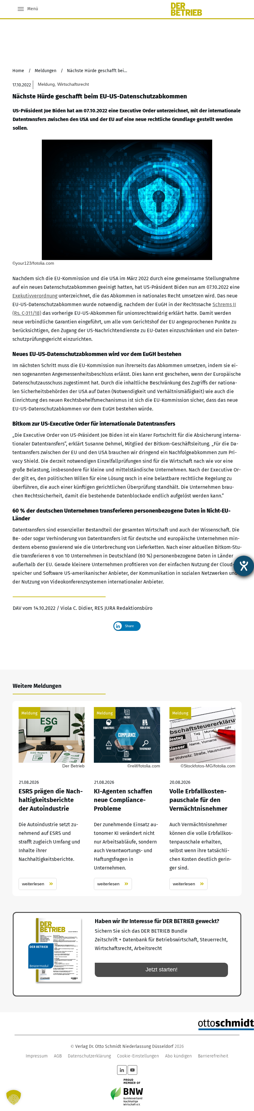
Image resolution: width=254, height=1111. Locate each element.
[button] (13, 1097)
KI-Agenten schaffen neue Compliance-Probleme (127, 798)
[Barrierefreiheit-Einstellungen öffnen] (244, 566)
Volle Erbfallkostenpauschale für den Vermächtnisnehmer (202, 798)
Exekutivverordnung (34, 296)
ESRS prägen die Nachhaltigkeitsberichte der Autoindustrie (52, 798)
